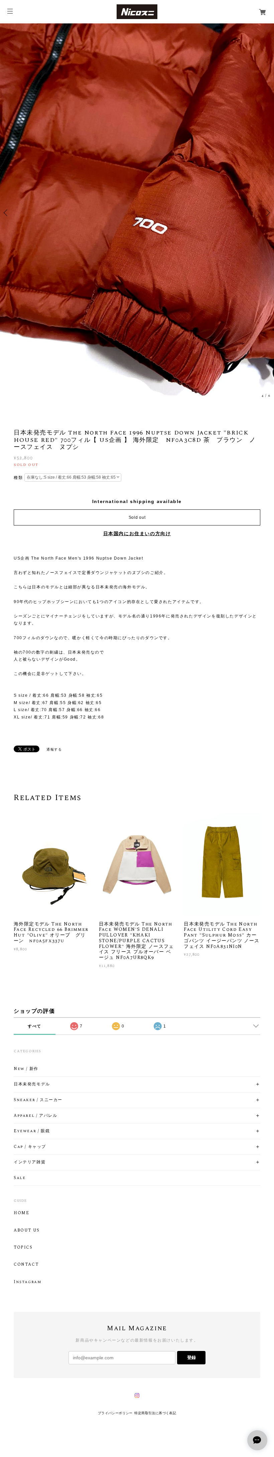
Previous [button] (6, 212)
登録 (191, 1357)
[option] (137, 212)
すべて (34, 1026)
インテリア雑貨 (29, 1162)
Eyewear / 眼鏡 (32, 1131)
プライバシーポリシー (115, 1413)
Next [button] (267, 212)
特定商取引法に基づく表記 (155, 1413)
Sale (19, 1178)
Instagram (27, 1282)
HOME (21, 1213)
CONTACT (26, 1264)
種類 (18, 477)
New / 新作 (26, 1069)
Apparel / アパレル (35, 1116)
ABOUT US (27, 1230)
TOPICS (23, 1247)
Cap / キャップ (30, 1147)
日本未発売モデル (32, 1084)
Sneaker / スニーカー (38, 1100)
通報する (54, 749)
